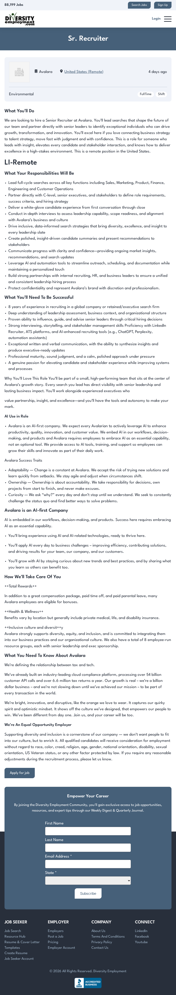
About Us (98, 931)
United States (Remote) (83, 72)
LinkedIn (141, 931)
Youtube (141, 942)
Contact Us (99, 948)
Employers (56, 931)
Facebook (142, 936)
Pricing (53, 942)
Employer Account (61, 948)
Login (156, 18)
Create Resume (16, 953)
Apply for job (19, 773)
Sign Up (163, 5)
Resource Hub (15, 936)
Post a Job (55, 936)
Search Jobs (139, 5)
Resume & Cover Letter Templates (22, 945)
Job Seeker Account (19, 959)
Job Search (13, 931)
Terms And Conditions (108, 936)
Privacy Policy (101, 942)
